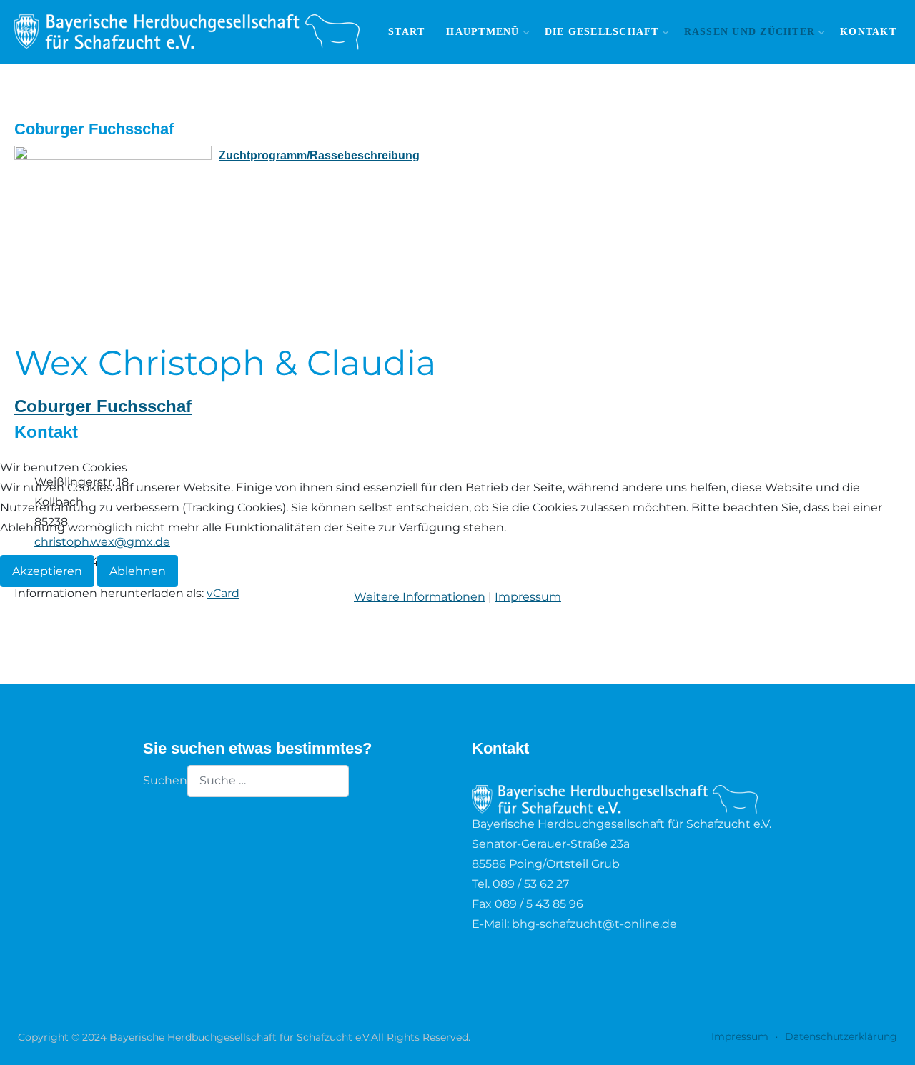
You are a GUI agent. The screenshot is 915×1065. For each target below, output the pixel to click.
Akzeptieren (47, 571)
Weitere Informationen (419, 597)
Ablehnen (137, 571)
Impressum (528, 597)
